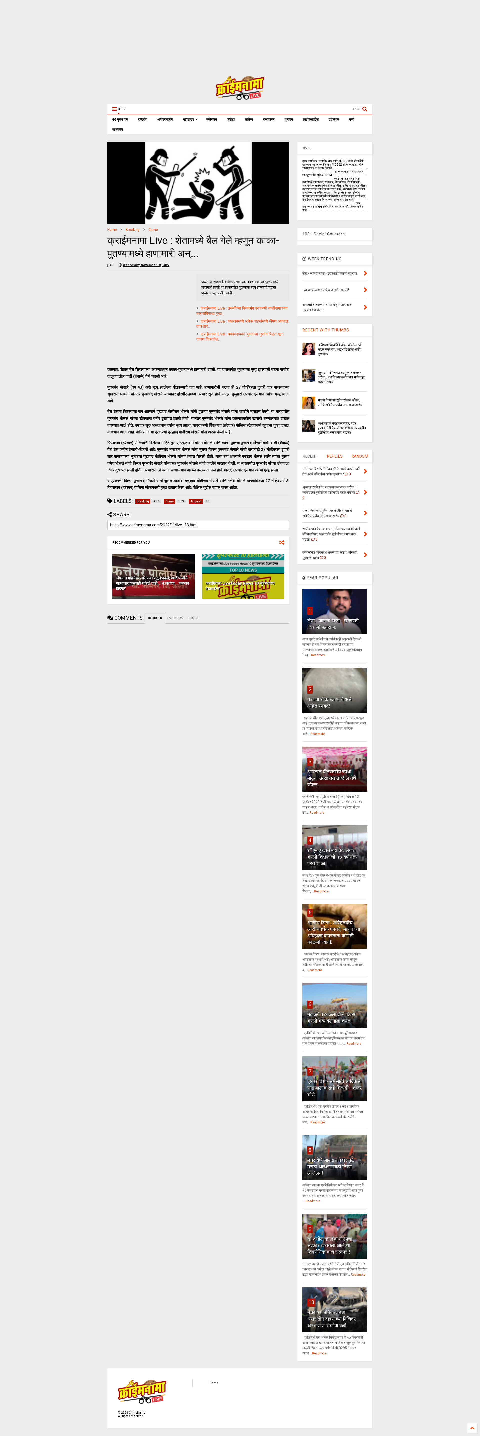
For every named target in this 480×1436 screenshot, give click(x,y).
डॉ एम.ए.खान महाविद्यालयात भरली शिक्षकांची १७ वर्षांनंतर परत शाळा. (333, 856)
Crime (153, 230)
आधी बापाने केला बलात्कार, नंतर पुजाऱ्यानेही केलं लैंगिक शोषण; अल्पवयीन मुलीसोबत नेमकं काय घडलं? (342, 427)
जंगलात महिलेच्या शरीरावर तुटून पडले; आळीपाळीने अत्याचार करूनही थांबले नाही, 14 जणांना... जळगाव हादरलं (152, 583)
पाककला (117, 129)
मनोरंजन (211, 119)
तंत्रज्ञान (334, 119)
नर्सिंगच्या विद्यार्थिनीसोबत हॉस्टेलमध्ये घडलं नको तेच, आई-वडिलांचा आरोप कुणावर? (340, 349)
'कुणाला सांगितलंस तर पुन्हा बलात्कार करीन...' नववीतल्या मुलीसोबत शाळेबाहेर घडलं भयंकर (341, 377)
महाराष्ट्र (188, 119)
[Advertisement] (150, 35)
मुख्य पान (122, 119)
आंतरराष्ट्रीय (165, 119)
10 (311, 1302)
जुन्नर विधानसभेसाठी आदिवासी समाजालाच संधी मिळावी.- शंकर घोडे (335, 1087)
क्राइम (289, 119)
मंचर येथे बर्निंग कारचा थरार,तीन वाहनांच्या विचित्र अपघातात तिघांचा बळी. (332, 1318)
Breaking (133, 230)
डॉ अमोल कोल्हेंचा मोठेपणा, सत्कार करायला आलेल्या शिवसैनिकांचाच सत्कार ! (331, 1245)
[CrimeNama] (240, 98)
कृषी (351, 119)
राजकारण (269, 119)
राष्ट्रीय (143, 119)
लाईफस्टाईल (311, 119)
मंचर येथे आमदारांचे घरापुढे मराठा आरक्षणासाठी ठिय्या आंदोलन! (331, 1166)
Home (112, 230)
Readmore (318, 655)
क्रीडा (231, 119)
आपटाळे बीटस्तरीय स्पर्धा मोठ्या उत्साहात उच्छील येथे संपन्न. (332, 778)
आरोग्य (249, 119)
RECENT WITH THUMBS (325, 330)
